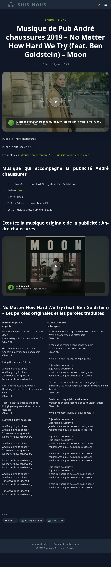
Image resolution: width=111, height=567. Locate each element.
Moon (21, 190)
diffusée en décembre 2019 (37, 155)
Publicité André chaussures (72, 155)
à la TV (62, 20)
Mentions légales (40, 544)
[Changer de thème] (99, 4)
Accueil (49, 20)
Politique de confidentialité (66, 544)
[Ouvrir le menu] (106, 5)
